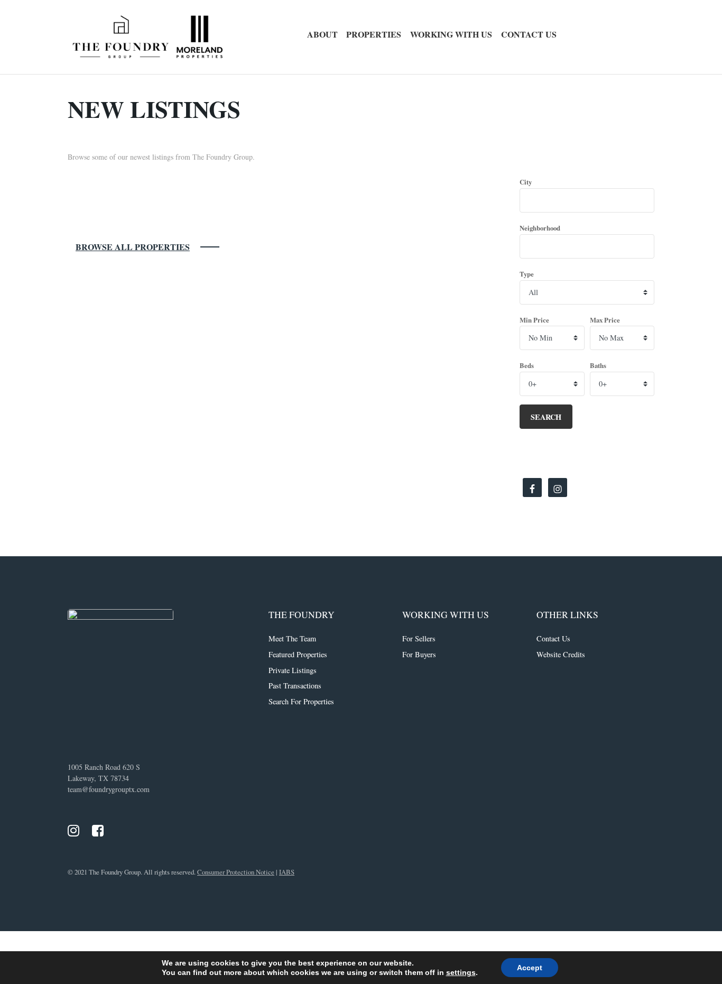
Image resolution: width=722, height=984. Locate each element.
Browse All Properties (133, 247)
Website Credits (560, 654)
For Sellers (419, 638)
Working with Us (451, 34)
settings (461, 972)
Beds (527, 365)
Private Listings (293, 670)
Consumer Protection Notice (235, 872)
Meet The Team (292, 638)
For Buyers (419, 654)
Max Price (605, 320)
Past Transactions (295, 685)
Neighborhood (540, 228)
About (322, 34)
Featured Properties (298, 654)
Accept (529, 967)
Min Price (534, 320)
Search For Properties (301, 701)
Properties (373, 34)
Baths (598, 365)
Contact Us (529, 34)
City (526, 182)
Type (527, 274)
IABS (286, 872)
